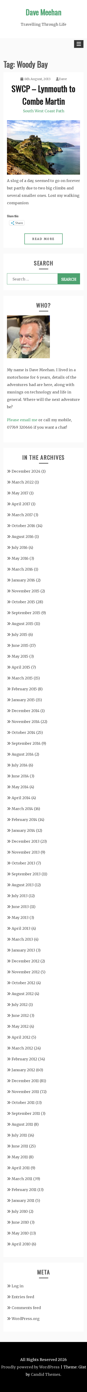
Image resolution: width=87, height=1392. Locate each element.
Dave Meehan (43, 11)
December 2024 (26, 471)
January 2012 (23, 1070)
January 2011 (23, 1200)
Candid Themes (45, 1374)
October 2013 (23, 863)
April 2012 (21, 1037)
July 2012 (20, 1004)
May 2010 (20, 1233)
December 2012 (25, 961)
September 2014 (26, 743)
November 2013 (26, 852)
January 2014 (23, 830)
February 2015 (24, 689)
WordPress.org (25, 1318)
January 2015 (23, 700)
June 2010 (20, 1222)
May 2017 (20, 493)
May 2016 (20, 558)
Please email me (22, 420)
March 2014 (22, 808)
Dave (63, 79)
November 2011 (25, 1091)
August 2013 (23, 885)
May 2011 (20, 1157)
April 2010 (21, 1244)
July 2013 (20, 895)
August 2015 (22, 623)
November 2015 (25, 591)
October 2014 (23, 732)
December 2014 (25, 710)
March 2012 (22, 1048)
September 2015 (26, 612)
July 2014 (20, 765)
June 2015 (20, 645)
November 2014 (26, 721)
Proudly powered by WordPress (30, 1367)
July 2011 (19, 1135)
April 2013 (21, 928)
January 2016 (23, 580)
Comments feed (26, 1307)
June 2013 (20, 906)
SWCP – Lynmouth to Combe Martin (43, 94)
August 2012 (23, 993)
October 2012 (23, 982)
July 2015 (19, 634)
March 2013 (22, 939)
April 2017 (21, 504)
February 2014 (24, 819)
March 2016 (22, 569)
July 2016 (20, 547)
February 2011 (24, 1189)
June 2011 (20, 1146)
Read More (43, 239)
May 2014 (20, 787)
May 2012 (20, 1026)
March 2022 (23, 482)
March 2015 (22, 678)
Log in (17, 1286)
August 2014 (23, 754)
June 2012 (20, 1015)
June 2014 (20, 776)
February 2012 (24, 1059)
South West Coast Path (43, 111)
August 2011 (22, 1124)
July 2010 (20, 1211)
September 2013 (26, 874)
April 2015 (21, 667)
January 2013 (23, 950)
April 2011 (21, 1168)
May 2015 (20, 656)
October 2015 (23, 602)
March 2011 (22, 1178)
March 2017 (22, 514)
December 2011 (25, 1080)
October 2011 (23, 1102)
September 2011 (26, 1113)
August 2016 (23, 536)
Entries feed (23, 1297)
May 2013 (20, 917)
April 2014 (21, 797)
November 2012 (26, 972)
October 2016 (23, 525)
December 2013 (25, 841)
